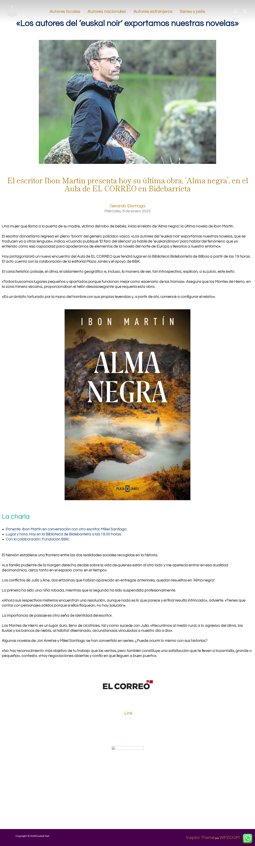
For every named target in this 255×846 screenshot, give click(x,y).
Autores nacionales (107, 11)
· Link (127, 713)
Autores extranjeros (152, 11)
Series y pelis (192, 11)
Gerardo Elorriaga (127, 206)
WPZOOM (230, 837)
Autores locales (64, 11)
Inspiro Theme (200, 837)
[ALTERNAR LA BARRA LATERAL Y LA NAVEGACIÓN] (246, 11)
